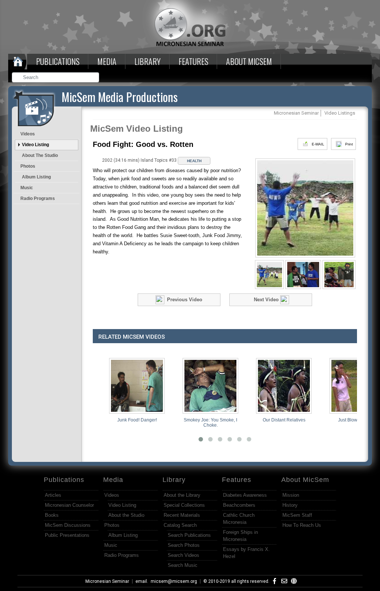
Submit (94, 78)
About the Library (182, 495)
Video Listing (35, 144)
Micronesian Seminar (107, 581)
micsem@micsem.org (174, 581)
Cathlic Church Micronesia (239, 518)
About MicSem (305, 479)
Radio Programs (37, 198)
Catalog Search (180, 525)
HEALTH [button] (194, 161)
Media (107, 61)
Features (193, 61)
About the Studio (40, 155)
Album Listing (36, 177)
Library (147, 61)
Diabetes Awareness (245, 495)
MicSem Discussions (68, 525)
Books (52, 515)
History (290, 505)
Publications (57, 61)
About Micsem (249, 61)
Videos (27, 134)
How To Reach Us (301, 525)
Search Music (182, 565)
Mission (290, 495)
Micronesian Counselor (69, 505)
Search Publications (189, 535)
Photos (27, 166)
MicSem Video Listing (136, 129)
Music (26, 187)
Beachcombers (239, 505)
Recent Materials (182, 515)
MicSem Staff (297, 515)
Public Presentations (67, 535)
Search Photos (184, 545)
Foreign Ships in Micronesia (240, 535)
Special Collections (184, 505)
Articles (53, 495)
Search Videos (183, 555)
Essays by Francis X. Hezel (246, 552)
